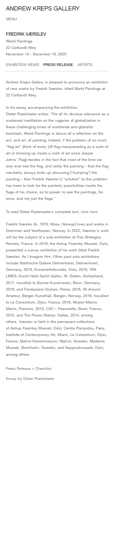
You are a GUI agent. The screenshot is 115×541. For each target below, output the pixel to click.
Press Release (58, 64)
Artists (85, 64)
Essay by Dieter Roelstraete (30, 378)
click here (89, 211)
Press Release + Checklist (28, 368)
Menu (11, 19)
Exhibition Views (22, 64)
